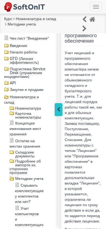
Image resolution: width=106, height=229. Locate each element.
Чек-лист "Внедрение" (29, 38)
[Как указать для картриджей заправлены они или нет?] (84, 19)
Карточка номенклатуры (28, 115)
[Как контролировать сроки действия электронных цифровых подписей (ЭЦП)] (84, 28)
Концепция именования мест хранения (25, 128)
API (13, 82)
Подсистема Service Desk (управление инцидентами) (24, 72)
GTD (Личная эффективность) (24, 60)
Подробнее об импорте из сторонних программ (25, 166)
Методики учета (29, 178)
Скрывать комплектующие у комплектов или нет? (29, 193)
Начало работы (23, 52)
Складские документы (25, 153)
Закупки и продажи (26, 89)
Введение (18, 45)
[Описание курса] (92, 19)
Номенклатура (28, 108)
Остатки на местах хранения (25, 143)
